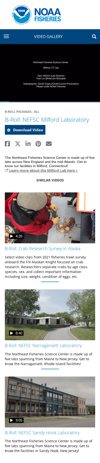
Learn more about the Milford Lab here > (43, 170)
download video (27, 129)
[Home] (34, 14)
